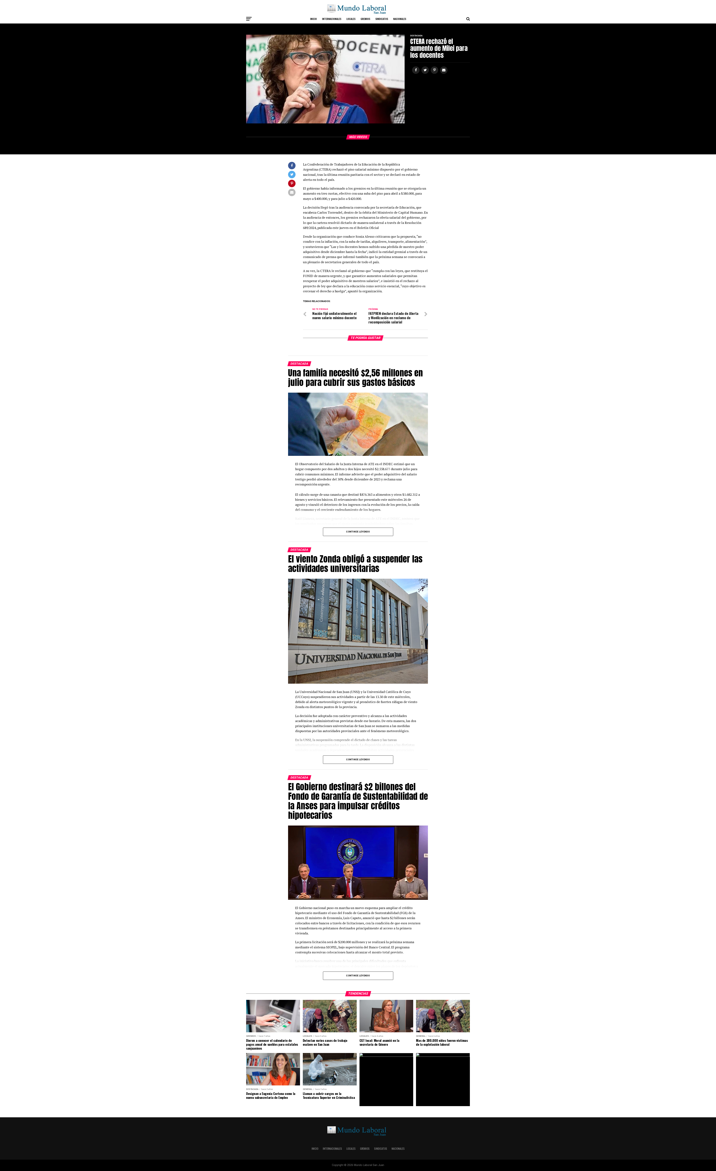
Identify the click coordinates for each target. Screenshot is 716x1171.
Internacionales (331, 19)
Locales (350, 19)
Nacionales (399, 19)
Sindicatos (381, 19)
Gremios (365, 19)
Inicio (313, 19)
